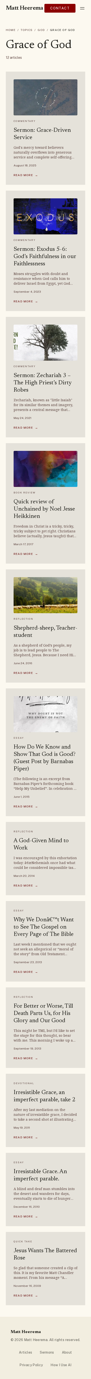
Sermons (47, 1352)
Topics (27, 30)
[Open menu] (82, 8)
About (67, 1352)
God (41, 30)
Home (11, 30)
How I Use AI (60, 1365)
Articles (25, 1352)
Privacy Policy (31, 1365)
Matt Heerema (24, 8)
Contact (60, 8)
